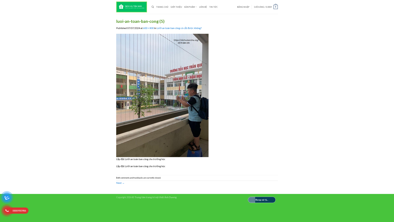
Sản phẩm (189, 7)
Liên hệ (203, 7)
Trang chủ (162, 7)
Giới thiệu (176, 7)
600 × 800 (148, 28)
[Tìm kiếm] (153, 7)
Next (120, 182)
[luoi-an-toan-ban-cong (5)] (162, 95)
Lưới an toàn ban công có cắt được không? (179, 28)
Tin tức (213, 7)
